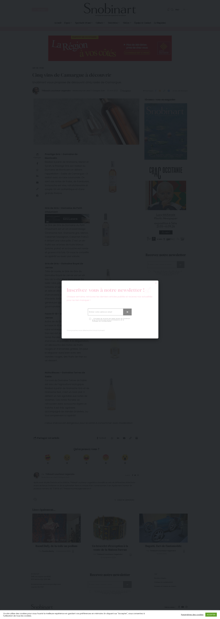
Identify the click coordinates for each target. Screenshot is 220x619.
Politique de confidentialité (101, 321)
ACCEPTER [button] (211, 614)
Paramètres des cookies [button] (192, 615)
